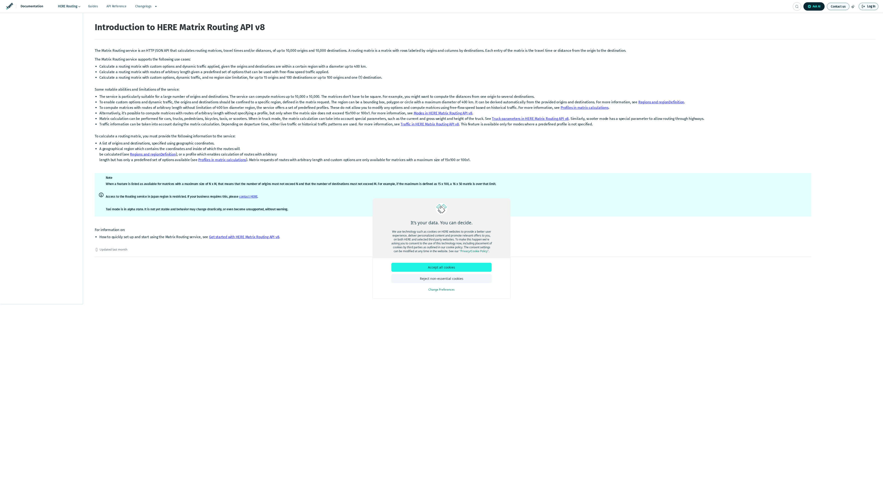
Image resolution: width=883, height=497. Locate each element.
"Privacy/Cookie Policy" (474, 251)
